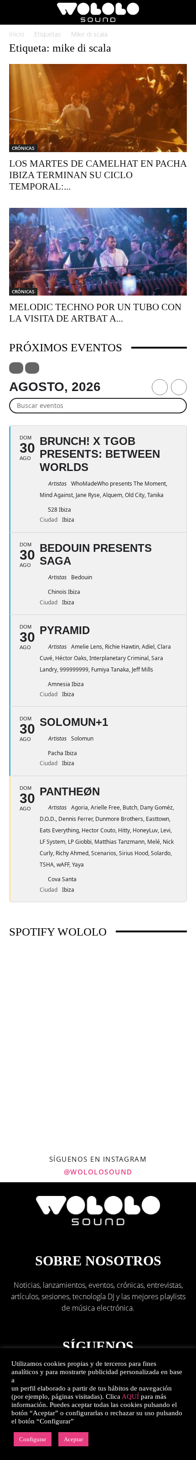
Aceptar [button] (73, 1439)
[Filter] (16, 368)
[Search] (183, 12)
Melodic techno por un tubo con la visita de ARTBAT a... (95, 313)
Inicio (16, 34)
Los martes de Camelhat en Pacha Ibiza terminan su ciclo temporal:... (97, 175)
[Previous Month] (160, 387)
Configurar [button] (32, 1439)
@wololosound (98, 1171)
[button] (15, 12)
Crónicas (23, 148)
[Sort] (32, 368)
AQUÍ (130, 1396)
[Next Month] (179, 387)
